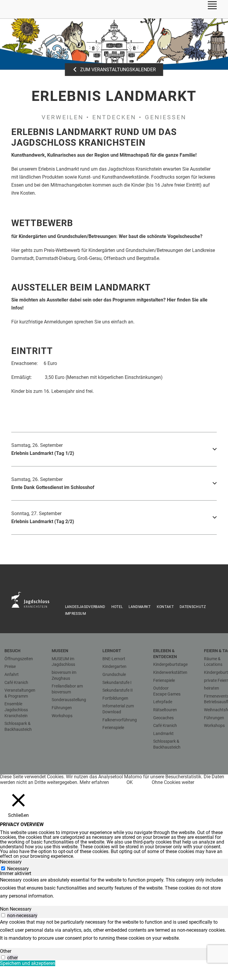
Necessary (18, 868)
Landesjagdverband (85, 607)
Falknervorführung (119, 719)
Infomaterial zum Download (118, 709)
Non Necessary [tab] (15, 909)
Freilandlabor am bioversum (67, 689)
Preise (10, 666)
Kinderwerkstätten (170, 672)
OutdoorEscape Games (166, 691)
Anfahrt (11, 674)
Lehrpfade (162, 701)
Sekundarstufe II (117, 690)
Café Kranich (16, 682)
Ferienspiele (113, 727)
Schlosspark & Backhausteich (18, 726)
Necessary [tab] (11, 862)
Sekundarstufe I (117, 682)
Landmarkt (140, 607)
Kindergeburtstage (170, 664)
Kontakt (165, 607)
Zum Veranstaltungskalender (118, 69)
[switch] (3, 915)
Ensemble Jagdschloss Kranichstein (16, 709)
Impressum (75, 614)
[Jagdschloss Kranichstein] (33, 599)
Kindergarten (114, 666)
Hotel (117, 607)
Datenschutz (193, 607)
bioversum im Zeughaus (64, 675)
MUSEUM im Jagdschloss (63, 661)
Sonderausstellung (69, 699)
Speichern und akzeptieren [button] (27, 963)
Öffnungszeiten (18, 658)
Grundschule (114, 674)
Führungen (62, 707)
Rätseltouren (165, 709)
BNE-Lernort (113, 658)
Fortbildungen (115, 698)
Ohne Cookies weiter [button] (173, 782)
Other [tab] (5, 951)
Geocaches (163, 717)
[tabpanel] (114, 888)
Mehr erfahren (94, 782)
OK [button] (129, 782)
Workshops (62, 715)
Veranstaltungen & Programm (19, 693)
